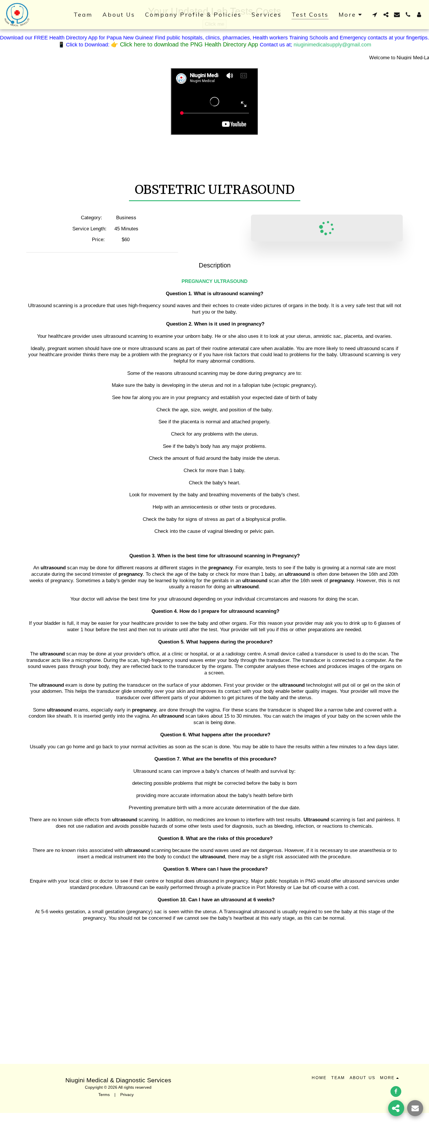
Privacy (127, 1094)
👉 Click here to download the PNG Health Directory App (185, 44)
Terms (104, 1094)
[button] (374, 14)
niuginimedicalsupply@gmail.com (332, 45)
